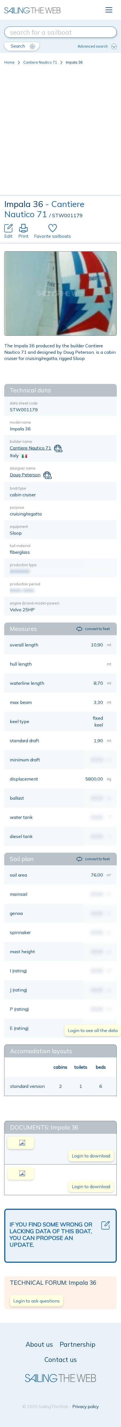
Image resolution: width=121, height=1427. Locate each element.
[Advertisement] (60, 132)
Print (23, 236)
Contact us (60, 1359)
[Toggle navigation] (109, 9)
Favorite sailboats (52, 236)
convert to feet (97, 628)
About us (39, 1344)
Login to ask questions (36, 1301)
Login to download (91, 1156)
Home (9, 62)
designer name (22, 468)
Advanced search (93, 46)
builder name (21, 441)
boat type (18, 488)
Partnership (77, 1344)
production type (23, 565)
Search (18, 46)
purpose (17, 507)
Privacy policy (85, 1406)
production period (25, 584)
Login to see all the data (93, 1030)
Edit (8, 236)
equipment (19, 526)
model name (20, 422)
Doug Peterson (25, 474)
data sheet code (24, 403)
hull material (20, 545)
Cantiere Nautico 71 (40, 62)
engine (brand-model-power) (34, 603)
